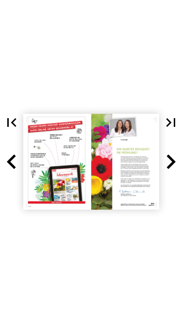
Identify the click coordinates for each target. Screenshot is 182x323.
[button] (11, 122)
